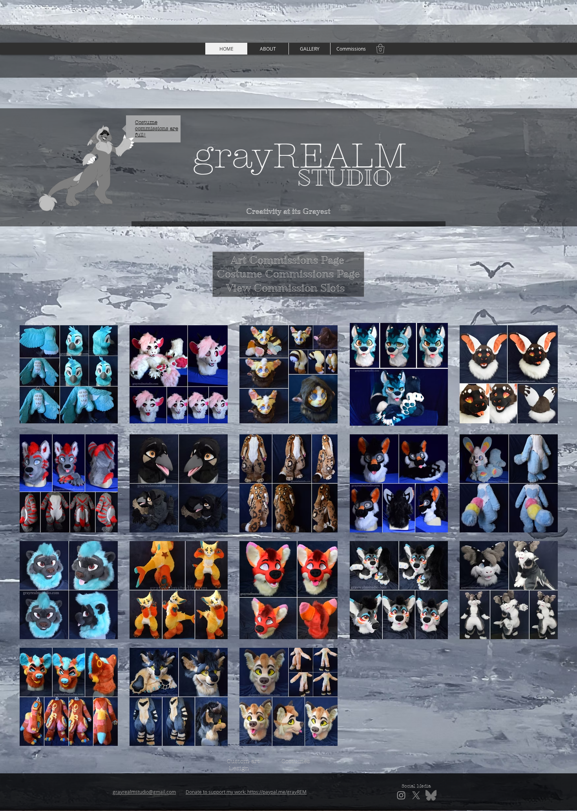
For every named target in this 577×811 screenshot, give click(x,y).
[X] (416, 795)
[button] (309, 49)
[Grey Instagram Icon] (401, 795)
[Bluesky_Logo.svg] (430, 795)
